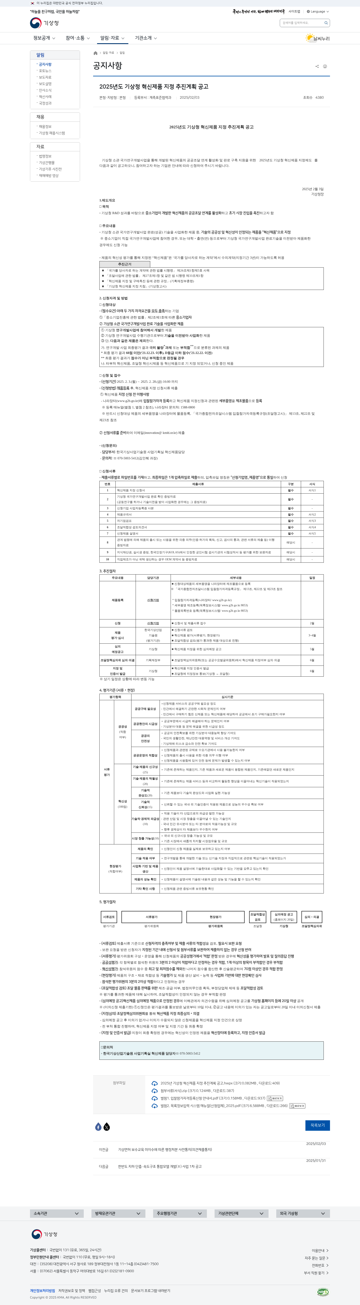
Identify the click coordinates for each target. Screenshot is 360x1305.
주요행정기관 (167, 1214)
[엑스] (107, 1126)
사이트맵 (294, 11)
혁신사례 (45, 97)
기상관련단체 (228, 1214)
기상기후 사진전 (50, 169)
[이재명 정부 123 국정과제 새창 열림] (259, 11)
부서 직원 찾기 (314, 1273)
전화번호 (318, 1265)
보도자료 (45, 77)
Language (318, 11)
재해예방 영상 (49, 176)
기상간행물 (47, 163)
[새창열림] (317, 38)
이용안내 (318, 1251)
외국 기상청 (289, 1214)
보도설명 (45, 84)
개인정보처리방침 (42, 1291)
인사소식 (45, 90)
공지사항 (45, 64)
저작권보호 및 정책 (71, 1291)
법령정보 (45, 156)
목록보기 (318, 1125)
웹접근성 (94, 1291)
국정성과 (45, 103)
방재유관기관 (105, 1214)
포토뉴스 (45, 71)
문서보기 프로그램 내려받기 (150, 1291)
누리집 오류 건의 (116, 1291)
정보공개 (41, 38)
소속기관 (40, 1214)
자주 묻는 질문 (315, 1258)
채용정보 (45, 127)
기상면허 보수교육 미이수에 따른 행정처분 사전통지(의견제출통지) (222, 1147)
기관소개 (143, 38)
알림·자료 (109, 38)
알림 (122, 52)
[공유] (317, 66)
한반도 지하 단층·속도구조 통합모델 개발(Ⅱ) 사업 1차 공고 (222, 1164)
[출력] (325, 66)
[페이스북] (98, 1126)
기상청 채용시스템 (52, 133)
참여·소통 (75, 38)
